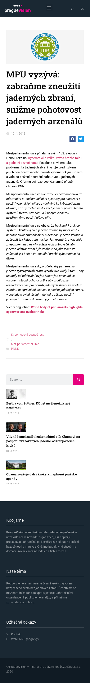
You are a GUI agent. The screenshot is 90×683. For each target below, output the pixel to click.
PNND (15, 348)
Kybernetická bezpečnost (27, 334)
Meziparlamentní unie (25, 344)
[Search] (78, 379)
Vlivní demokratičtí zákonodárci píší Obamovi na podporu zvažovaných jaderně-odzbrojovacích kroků (43, 440)
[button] (49, 7)
